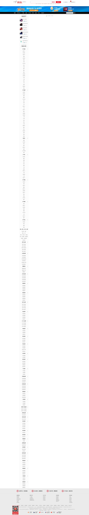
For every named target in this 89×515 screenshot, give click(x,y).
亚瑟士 (24, 185)
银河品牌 (23, 336)
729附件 (24, 374)
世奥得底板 (24, 378)
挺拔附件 (23, 300)
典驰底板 (23, 470)
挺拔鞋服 (23, 298)
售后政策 (57, 496)
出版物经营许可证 (45, 508)
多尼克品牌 (24, 273)
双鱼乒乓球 (24, 349)
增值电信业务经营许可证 (71, 509)
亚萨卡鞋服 (24, 307)
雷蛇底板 (23, 462)
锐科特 (24, 86)
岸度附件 (23, 334)
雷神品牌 (23, 391)
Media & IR (70, 505)
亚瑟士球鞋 (24, 419)
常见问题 (18, 500)
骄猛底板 (23, 285)
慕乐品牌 (23, 434)
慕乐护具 (23, 436)
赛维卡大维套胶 (23, 410)
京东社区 (51, 505)
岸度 (24, 102)
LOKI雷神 (23, 150)
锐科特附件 (24, 458)
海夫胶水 (23, 432)
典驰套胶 (23, 472)
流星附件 (23, 487)
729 (24, 82)
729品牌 (24, 368)
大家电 (18, 501)
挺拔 (24, 59)
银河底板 (23, 338)
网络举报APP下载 (53, 512)
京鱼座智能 (70, 502)
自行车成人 (39, 3)
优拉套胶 (23, 315)
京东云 (49, 510)
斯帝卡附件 (24, 251)
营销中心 (37, 505)
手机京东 (40, 505)
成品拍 (24, 138)
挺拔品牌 (23, 292)
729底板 (24, 370)
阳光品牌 (23, 421)
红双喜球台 (24, 260)
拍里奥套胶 (24, 387)
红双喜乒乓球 (24, 262)
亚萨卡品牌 (24, 302)
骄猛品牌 (23, 283)
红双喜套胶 (24, 257)
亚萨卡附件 (24, 309)
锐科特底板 (24, 455)
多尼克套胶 (24, 277)
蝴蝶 (24, 140)
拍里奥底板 (24, 386)
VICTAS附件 (24, 326)
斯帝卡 (24, 51)
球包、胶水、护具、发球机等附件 (24, 230)
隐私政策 (62, 505)
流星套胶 (23, 485)
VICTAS (24, 63)
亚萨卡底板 (24, 304)
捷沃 (24, 70)
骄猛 (24, 56)
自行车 (37, 3)
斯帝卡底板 (24, 244)
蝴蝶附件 (23, 271)
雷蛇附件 (23, 466)
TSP (24, 172)
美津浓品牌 (24, 412)
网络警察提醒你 (36, 512)
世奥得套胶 (24, 380)
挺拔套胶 (23, 296)
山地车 (43, 3)
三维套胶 (23, 403)
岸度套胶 (23, 332)
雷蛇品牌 (23, 460)
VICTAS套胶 (24, 324)
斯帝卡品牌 (24, 242)
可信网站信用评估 (30, 512)
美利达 (56, 3)
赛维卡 (24, 125)
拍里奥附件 (24, 389)
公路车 (49, 3)
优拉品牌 (23, 311)
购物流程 (18, 496)
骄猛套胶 (23, 287)
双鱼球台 (23, 351)
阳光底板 (23, 423)
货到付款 (44, 496)
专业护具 (23, 240)
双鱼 (24, 143)
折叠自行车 (45, 3)
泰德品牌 (23, 438)
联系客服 (18, 502)
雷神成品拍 (24, 397)
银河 (24, 68)
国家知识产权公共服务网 (59, 512)
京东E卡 (70, 500)
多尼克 (24, 58)
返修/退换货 (57, 500)
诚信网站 (41, 512)
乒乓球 (24, 154)
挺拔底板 (23, 294)
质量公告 (59, 505)
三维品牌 (23, 399)
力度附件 (23, 479)
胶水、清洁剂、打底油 (24, 234)
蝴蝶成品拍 (24, 268)
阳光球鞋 (23, 426)
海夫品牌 (23, 430)
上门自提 (31, 496)
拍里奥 (24, 75)
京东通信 (70, 501)
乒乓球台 (23, 219)
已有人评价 (25, 21)
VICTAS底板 (24, 323)
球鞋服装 (23, 364)
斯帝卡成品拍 (24, 247)
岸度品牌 (23, 328)
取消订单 (57, 501)
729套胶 (24, 372)
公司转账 (44, 500)
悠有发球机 (24, 449)
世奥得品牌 (24, 376)
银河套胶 (23, 340)
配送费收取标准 (32, 500)
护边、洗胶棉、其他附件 (24, 236)
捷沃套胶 (23, 363)
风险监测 (55, 505)
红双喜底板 (24, 255)
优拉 (24, 65)
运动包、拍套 (24, 231)
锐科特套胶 (24, 456)
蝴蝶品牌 (23, 266)
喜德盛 (51, 3)
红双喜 (24, 52)
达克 (24, 61)
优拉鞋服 (23, 317)
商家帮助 (33, 505)
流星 (24, 84)
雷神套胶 (23, 395)
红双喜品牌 (24, 253)
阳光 (24, 72)
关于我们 (18, 505)
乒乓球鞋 (23, 179)
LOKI (24, 77)
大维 (24, 123)
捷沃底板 (23, 361)
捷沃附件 (23, 366)
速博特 (24, 190)
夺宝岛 (70, 496)
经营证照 (40, 509)
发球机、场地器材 (24, 238)
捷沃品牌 (23, 359)
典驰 (24, 136)
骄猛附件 (23, 290)
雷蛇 (24, 134)
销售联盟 (48, 505)
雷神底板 (23, 393)
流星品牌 (23, 481)
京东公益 (66, 505)
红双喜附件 (24, 264)
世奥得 (24, 113)
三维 (24, 79)
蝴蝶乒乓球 (24, 270)
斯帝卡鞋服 (24, 249)
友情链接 (44, 505)
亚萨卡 (24, 54)
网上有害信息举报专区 (47, 512)
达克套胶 (23, 357)
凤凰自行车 (58, 3)
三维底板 (23, 401)
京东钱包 (45, 510)
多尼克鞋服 (24, 279)
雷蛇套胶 (23, 464)
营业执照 (65, 509)
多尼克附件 (24, 281)
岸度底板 (23, 330)
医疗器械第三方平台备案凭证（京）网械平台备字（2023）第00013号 (52, 509)
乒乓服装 (23, 201)
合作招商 (29, 505)
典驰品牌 (23, 468)
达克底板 (23, 355)
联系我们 (22, 505)
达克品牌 (23, 353)
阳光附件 (23, 428)
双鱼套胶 (23, 347)
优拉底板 (23, 313)
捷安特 (53, 3)
